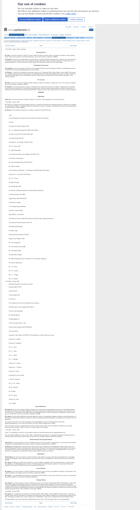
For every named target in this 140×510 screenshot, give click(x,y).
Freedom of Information (27, 506)
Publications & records (59, 37)
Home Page (73, 45)
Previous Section (10, 45)
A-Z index (6, 506)
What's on (29, 37)
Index (40, 45)
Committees (47, 37)
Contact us (90, 26)
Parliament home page (15, 40)
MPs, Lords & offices (31, 35)
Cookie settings (76, 19)
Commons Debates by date (68, 40)
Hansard (49, 40)
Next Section (8, 503)
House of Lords (21, 37)
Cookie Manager (70, 506)
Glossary (12, 506)
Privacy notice (56, 506)
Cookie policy (63, 506)
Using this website (42, 506)
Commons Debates (56, 40)
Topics (82, 37)
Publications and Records (40, 40)
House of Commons (9, 37)
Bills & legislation (38, 37)
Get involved (54, 35)
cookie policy (70, 14)
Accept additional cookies (30, 19)
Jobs (35, 506)
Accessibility (68, 26)
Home (6, 35)
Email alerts (76, 26)
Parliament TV (70, 37)
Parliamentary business (17, 35)
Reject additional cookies (55, 19)
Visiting (62, 35)
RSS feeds (83, 26)
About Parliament (44, 35)
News (77, 37)
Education (68, 35)
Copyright (50, 506)
